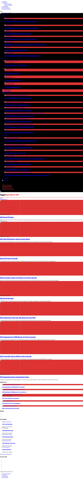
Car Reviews (4, 2)
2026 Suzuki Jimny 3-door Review (8, 189)
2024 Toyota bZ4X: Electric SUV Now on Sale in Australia (15, 356)
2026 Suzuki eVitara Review (12, 87)
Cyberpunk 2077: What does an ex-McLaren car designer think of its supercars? (27, 175)
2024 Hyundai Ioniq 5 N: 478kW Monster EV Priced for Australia (18, 337)
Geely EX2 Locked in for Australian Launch (16, 50)
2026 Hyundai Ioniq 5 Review (12, 80)
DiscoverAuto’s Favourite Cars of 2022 (15, 153)
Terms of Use (5, 476)
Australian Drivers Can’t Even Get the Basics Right (18, 148)
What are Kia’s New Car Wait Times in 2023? (10, 408)
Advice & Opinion (5, 7)
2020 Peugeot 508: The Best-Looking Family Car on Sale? (21, 141)
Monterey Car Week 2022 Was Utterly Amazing (18, 164)
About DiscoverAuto (6, 9)
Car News (4, 1)
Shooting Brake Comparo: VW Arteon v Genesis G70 (19, 116)
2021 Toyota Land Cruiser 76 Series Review (10, 398)
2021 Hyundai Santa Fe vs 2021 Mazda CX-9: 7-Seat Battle (13, 387)
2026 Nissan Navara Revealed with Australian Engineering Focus (22, 56)
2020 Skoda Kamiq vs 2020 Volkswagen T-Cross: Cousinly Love (14, 392)
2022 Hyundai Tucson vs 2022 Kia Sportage (17, 105)
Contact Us (4, 475)
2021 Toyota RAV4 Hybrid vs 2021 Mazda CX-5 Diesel (19, 132)
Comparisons (5, 6)
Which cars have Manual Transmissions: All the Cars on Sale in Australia (25, 159)
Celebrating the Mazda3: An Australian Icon (17, 170)
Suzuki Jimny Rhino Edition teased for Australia (18, 34)
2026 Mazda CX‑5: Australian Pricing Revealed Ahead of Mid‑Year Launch (25, 45)
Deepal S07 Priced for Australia (9, 258)
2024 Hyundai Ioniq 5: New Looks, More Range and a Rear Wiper (18, 318)
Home (1, 198)
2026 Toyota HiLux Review (12, 73)
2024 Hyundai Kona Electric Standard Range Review (14, 377)
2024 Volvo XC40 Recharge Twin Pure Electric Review (15, 239)
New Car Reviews (8, 4)
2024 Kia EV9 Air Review (7, 298)
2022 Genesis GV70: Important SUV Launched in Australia (21, 21)
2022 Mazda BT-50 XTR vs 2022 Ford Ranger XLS (18, 98)
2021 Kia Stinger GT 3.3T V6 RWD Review (16, 65)
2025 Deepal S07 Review (7, 217)
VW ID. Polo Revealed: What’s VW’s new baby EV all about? (20, 39)
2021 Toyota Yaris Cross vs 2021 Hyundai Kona (11, 403)
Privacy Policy (5, 477)
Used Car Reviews (8, 5)
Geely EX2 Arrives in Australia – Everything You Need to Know (21, 28)
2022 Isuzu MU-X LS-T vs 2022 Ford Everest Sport (18, 121)
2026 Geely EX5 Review (6, 449)
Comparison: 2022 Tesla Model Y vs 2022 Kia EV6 (18, 110)
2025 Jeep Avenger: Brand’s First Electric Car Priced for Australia (18, 278)
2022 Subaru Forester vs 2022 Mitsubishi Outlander (19, 127)
